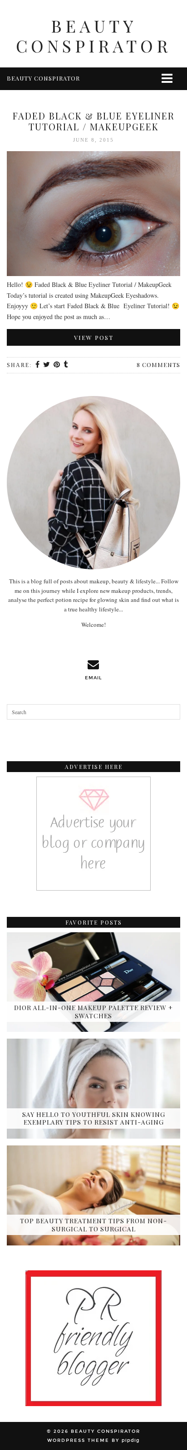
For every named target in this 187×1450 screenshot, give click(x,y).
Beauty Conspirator (93, 35)
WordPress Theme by (93, 1440)
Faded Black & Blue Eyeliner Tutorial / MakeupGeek (94, 121)
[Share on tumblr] (66, 365)
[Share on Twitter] (47, 365)
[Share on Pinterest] (57, 365)
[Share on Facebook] (38, 365)
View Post (93, 337)
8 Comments (158, 364)
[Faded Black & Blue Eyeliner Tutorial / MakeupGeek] (93, 215)
